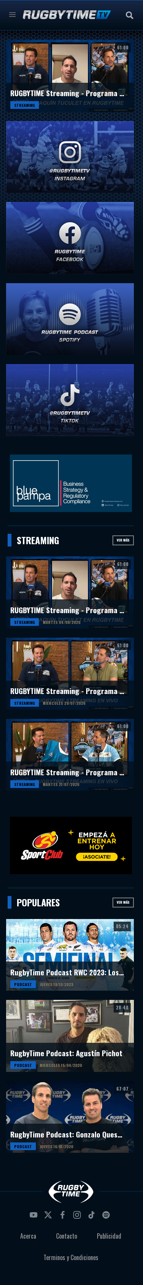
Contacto (66, 1236)
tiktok (93, 1217)
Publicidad (109, 1236)
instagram (78, 1217)
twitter (49, 1217)
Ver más (123, 540)
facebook (64, 1217)
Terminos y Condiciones (70, 1257)
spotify (107, 1217)
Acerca (28, 1236)
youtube (35, 1217)
